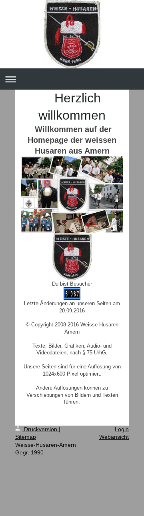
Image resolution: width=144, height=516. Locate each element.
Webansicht (114, 437)
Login (122, 429)
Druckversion (40, 429)
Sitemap (25, 437)
